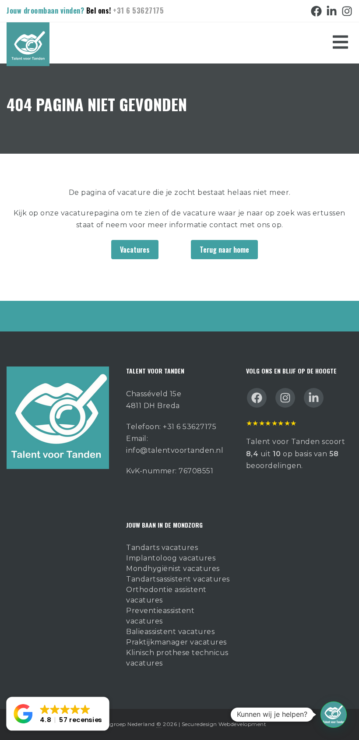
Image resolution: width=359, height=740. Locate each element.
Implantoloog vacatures (170, 558)
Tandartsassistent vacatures (178, 579)
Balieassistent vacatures (170, 631)
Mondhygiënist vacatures (173, 568)
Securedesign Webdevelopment (224, 724)
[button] (333, 714)
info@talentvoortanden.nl (174, 450)
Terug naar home (224, 249)
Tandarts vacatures (162, 547)
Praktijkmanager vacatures (176, 642)
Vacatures (135, 249)
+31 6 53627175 (138, 10)
